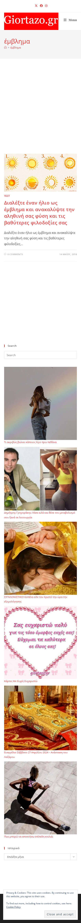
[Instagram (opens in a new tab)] (45, 5)
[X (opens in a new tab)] (36, 5)
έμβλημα (15, 47)
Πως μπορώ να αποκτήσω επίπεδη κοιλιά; (28, 836)
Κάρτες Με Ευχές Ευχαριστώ (20, 681)
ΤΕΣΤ (7, 196)
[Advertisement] (40, 111)
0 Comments (15, 254)
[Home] (5, 47)
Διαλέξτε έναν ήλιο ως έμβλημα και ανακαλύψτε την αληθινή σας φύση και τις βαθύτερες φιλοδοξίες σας (39, 212)
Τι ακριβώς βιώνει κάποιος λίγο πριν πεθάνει (30, 442)
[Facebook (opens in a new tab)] (41, 5)
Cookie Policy (13, 907)
